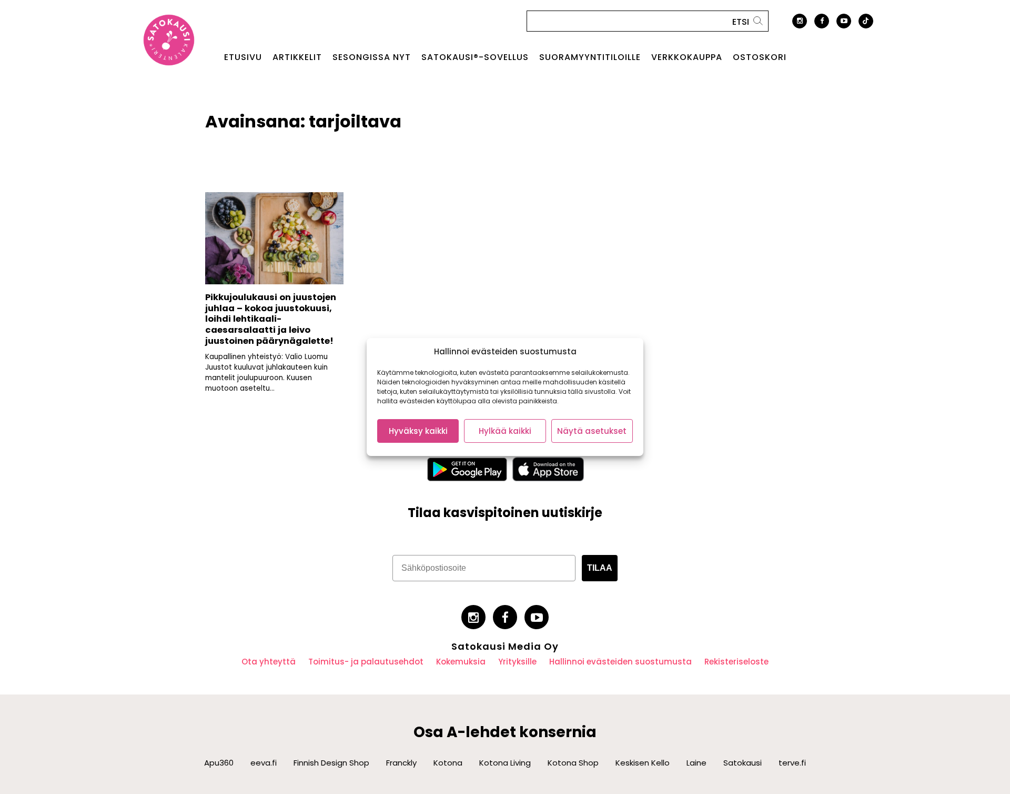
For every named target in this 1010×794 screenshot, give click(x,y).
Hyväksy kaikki (418, 430)
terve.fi (792, 762)
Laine (696, 762)
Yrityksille (517, 661)
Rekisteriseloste (736, 661)
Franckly (401, 762)
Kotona (447, 762)
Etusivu (243, 57)
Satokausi (742, 762)
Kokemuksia (461, 661)
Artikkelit (297, 57)
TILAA (599, 567)
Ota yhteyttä (268, 661)
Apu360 (219, 762)
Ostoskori (759, 57)
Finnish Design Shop (331, 762)
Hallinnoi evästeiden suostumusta (620, 661)
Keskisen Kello (642, 762)
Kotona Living (505, 762)
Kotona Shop (573, 762)
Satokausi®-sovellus (475, 57)
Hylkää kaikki (505, 430)
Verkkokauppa (686, 57)
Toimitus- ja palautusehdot (365, 661)
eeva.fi (263, 762)
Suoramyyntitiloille (590, 57)
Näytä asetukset (592, 430)
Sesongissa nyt (371, 57)
